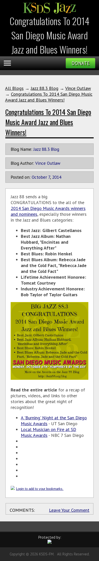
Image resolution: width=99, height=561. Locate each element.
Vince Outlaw (78, 88)
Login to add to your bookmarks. (39, 489)
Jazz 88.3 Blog (44, 88)
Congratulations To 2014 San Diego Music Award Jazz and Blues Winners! (48, 97)
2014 (56, 177)
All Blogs (14, 88)
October (39, 177)
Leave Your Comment (69, 510)
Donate (81, 63)
